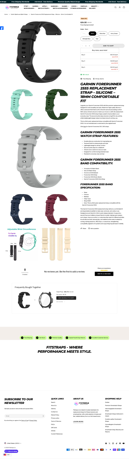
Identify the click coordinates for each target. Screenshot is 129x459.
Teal (97, 38)
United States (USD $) (13, 443)
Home (6, 14)
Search (53, 402)
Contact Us (54, 411)
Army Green (114, 33)
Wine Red (102, 33)
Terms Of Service (56, 421)
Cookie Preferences (57, 434)
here (84, 126)
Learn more (78, 421)
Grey (85, 34)
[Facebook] (2, 28)
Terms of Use (24, 420)
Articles (53, 430)
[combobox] (7, 454)
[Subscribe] (43, 416)
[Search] (115, 7)
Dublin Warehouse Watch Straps (19, 14)
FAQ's (53, 424)
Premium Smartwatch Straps (113, 405)
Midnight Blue (86, 38)
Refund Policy (55, 415)
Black (92, 33)
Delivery (53, 408)
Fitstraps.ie (12, 447)
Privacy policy (55, 418)
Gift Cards (54, 427)
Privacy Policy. (33, 420)
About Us (54, 405)
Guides (107, 402)
